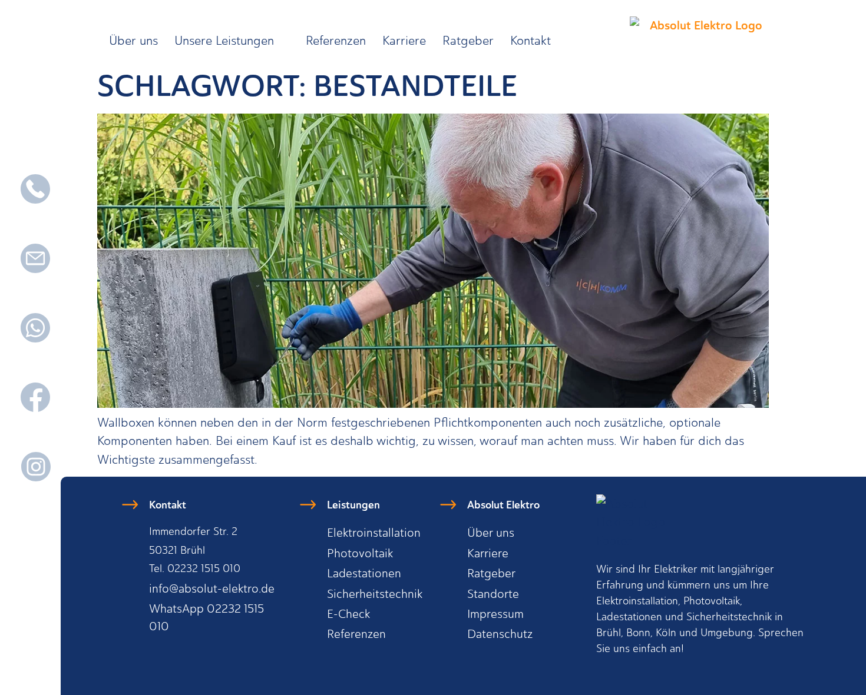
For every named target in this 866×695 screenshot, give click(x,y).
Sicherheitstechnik (374, 594)
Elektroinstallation (374, 533)
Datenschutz (500, 634)
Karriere (404, 40)
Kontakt (530, 40)
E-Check (348, 614)
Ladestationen (364, 573)
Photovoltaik (360, 553)
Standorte (493, 594)
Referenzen (336, 40)
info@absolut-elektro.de (212, 588)
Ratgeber (468, 40)
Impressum (495, 614)
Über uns (133, 40)
